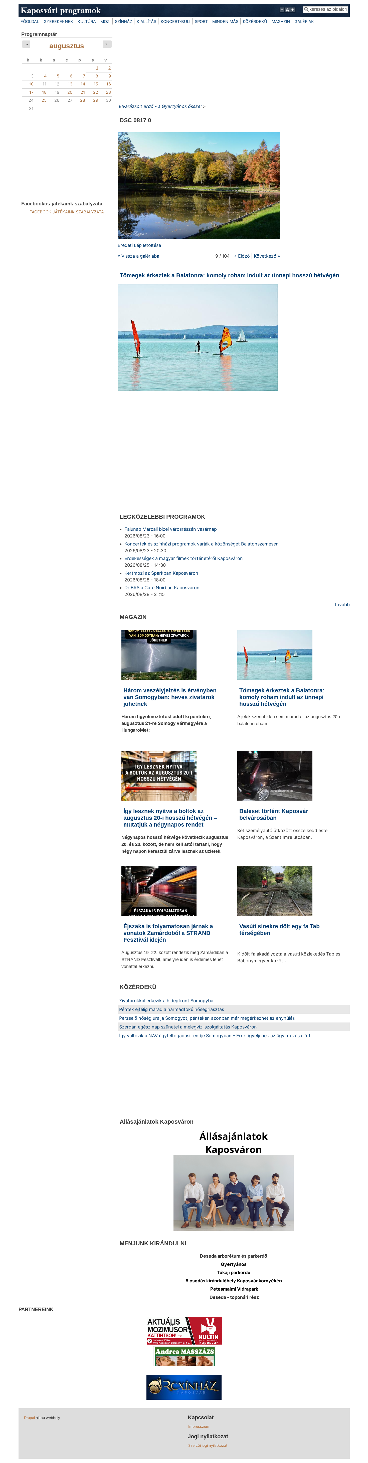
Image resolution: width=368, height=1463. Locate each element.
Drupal (29, 1418)
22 (95, 92)
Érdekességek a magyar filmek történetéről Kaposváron (183, 558)
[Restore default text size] (287, 12)
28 (82, 100)
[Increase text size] (293, 12)
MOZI (105, 21)
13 (70, 83)
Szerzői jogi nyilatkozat (207, 1445)
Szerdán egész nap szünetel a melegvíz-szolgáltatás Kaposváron (188, 1026)
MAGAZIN (281, 21)
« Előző (242, 256)
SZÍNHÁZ (123, 21)
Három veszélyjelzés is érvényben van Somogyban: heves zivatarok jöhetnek (170, 697)
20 (69, 92)
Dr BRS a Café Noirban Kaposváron (162, 587)
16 (108, 83)
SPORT (201, 21)
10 (31, 83)
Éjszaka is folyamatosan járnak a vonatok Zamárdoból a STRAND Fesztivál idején (168, 933)
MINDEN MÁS (225, 21)
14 (83, 83)
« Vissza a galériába (138, 256)
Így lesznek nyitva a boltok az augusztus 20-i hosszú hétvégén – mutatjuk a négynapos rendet (170, 818)
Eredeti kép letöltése (139, 245)
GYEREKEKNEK (58, 21)
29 (95, 100)
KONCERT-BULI (175, 21)
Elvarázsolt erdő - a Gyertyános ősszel (160, 106)
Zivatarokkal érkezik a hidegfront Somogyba (166, 1000)
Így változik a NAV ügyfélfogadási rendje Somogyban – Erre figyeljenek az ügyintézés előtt (215, 1035)
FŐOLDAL (30, 21)
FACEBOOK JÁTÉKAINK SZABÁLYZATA (67, 211)
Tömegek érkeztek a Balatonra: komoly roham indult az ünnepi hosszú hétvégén (229, 275)
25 (44, 100)
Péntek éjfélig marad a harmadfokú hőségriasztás (171, 1009)
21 (83, 92)
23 (108, 92)
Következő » (267, 256)
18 (44, 92)
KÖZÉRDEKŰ (255, 21)
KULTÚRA (87, 21)
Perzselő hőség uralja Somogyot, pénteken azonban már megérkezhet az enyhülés (207, 1018)
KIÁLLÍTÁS (146, 21)
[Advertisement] (233, 64)
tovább (342, 604)
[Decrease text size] (282, 12)
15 (96, 83)
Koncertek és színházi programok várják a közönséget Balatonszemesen (201, 543)
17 (31, 92)
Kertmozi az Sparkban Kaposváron (161, 573)
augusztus (66, 46)
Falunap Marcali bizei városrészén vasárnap (170, 529)
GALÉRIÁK (304, 21)
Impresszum (198, 1426)
